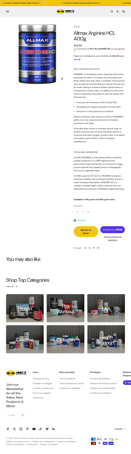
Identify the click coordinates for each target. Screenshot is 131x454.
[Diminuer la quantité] (77, 212)
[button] (99, 50)
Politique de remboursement (103, 383)
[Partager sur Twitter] (89, 248)
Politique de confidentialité (102, 388)
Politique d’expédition (15, 444)
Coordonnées (32, 444)
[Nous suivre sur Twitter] (14, 429)
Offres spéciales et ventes (71, 383)
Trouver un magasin (42, 393)
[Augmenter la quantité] (88, 212)
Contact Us (38, 397)
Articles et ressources (43, 388)
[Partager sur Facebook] (85, 248)
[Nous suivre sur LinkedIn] (53, 429)
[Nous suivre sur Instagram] (21, 429)
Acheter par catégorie (69, 388)
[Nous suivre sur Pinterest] (27, 429)
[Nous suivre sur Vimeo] (47, 429)
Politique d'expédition (100, 378)
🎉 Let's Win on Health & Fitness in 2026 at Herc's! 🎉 (71, 3)
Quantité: (78, 205)
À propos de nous (41, 378)
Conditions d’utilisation (66, 441)
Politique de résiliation (49, 444)
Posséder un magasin (43, 383)
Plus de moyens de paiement (112, 238)
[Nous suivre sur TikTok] (40, 429)
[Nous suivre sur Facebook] (8, 429)
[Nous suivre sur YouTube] (34, 429)
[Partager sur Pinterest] (94, 248)
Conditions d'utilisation (101, 393)
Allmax (77, 26)
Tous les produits (67, 378)
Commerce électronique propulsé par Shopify (54, 438)
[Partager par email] (98, 248)
